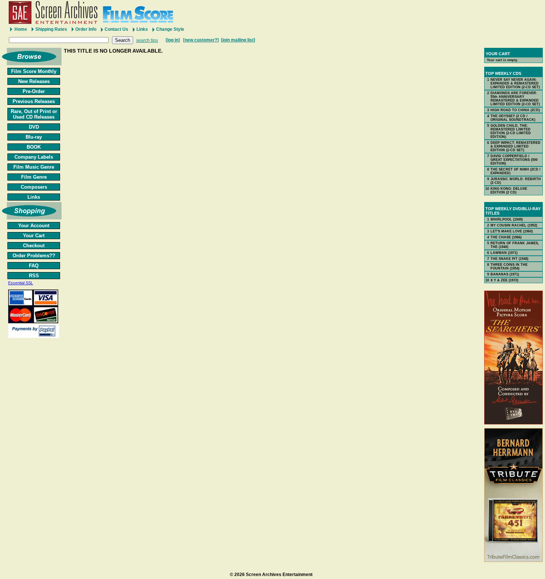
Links (142, 29)
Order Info (85, 29)
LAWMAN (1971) (504, 253)
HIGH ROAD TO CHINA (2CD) (515, 110)
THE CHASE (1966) (506, 237)
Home (20, 29)
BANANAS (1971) (505, 274)
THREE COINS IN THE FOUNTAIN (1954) (509, 266)
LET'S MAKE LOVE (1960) (512, 231)
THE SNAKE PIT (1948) (509, 259)
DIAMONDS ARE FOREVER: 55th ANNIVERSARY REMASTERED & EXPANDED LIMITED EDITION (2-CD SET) (515, 98)
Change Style (170, 29)
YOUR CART (498, 54)
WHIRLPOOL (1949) (507, 219)
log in (172, 40)
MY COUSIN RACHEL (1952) (514, 225)
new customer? (201, 40)
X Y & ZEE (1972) (504, 280)
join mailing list (238, 40)
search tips (147, 40)
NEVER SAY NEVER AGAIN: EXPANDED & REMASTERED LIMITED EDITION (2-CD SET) (515, 83)
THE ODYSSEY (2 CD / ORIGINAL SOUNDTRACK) (513, 118)
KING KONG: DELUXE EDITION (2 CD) (509, 190)
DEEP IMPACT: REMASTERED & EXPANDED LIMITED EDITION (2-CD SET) (516, 146)
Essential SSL (20, 283)
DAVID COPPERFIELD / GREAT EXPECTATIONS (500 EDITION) (514, 159)
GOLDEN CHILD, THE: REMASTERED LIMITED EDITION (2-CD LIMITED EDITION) (511, 131)
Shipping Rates (51, 29)
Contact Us (116, 29)
